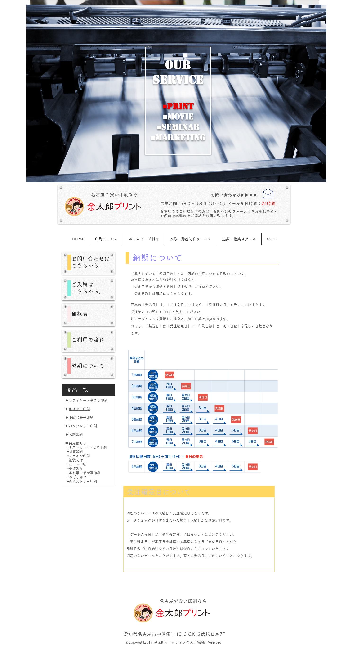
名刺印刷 (76, 434)
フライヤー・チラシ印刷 (88, 400)
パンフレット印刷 (83, 426)
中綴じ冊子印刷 (81, 417)
